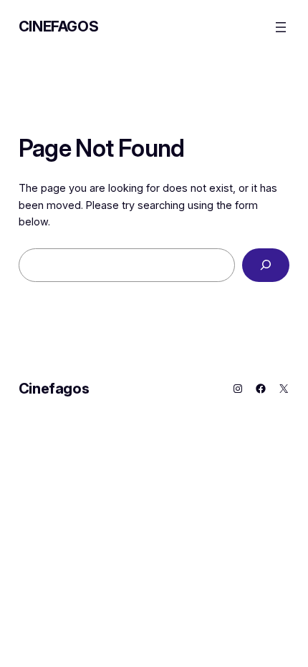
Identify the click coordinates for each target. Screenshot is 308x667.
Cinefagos (58, 26)
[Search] (266, 265)
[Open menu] (280, 27)
